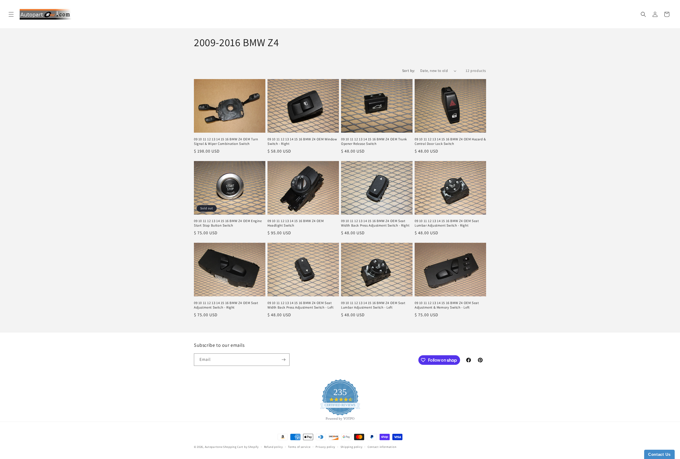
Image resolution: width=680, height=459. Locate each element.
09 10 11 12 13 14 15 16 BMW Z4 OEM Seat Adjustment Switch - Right (226, 305)
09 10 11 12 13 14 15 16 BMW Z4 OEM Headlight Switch (295, 223)
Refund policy (273, 447)
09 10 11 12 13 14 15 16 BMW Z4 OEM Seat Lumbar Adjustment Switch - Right (447, 223)
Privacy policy (325, 447)
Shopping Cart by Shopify (241, 447)
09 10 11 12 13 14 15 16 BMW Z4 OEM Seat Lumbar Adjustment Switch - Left (373, 305)
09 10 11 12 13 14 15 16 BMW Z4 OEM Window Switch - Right (302, 141)
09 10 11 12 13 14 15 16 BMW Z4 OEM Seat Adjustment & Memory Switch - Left (447, 305)
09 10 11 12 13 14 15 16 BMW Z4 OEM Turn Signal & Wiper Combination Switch (226, 141)
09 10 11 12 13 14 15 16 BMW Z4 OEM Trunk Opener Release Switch (374, 141)
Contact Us (659, 454)
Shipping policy (352, 447)
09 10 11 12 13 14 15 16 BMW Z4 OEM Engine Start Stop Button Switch (228, 223)
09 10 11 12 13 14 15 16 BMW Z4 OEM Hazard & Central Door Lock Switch (450, 141)
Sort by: (408, 70)
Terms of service (299, 447)
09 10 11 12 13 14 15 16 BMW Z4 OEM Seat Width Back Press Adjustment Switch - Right (375, 223)
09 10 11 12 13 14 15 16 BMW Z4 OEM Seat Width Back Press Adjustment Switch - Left (300, 305)
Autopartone (214, 447)
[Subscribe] (283, 359)
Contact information (382, 447)
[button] (11, 14)
